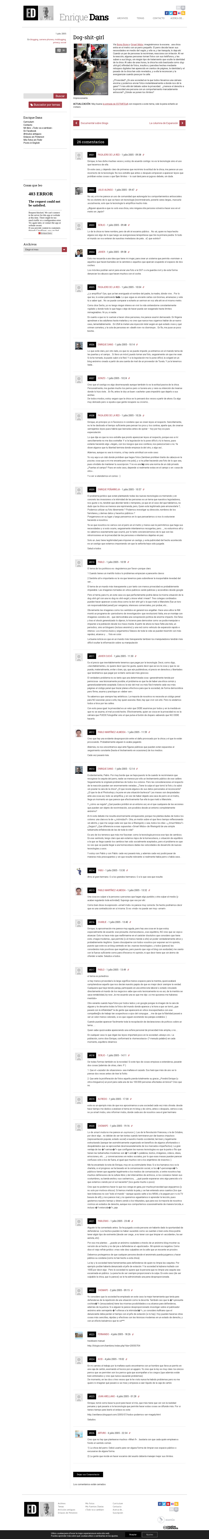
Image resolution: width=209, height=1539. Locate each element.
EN (178, 7)
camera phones (46, 39)
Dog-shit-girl (88, 37)
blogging (34, 39)
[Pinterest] (175, 13)
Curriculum (28, 121)
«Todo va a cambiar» (94, 1509)
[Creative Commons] (171, 1527)
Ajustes (149, 1534)
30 (63, 50)
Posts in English (31, 143)
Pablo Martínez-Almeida (112, 732)
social (63, 42)
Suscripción (118, 1512)
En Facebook (29, 131)
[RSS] (183, 13)
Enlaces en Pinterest (33, 137)
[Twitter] (171, 13)
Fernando (103, 1334)
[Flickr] (179, 13)
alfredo (102, 1098)
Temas (140, 18)
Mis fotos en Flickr (32, 140)
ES (183, 7)
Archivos (122, 18)
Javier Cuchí (105, 656)
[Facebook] (167, 13)
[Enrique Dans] (39, 13)
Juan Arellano (106, 1396)
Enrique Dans (105, 344)
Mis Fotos (89, 1503)
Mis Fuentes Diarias (94, 1506)
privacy (56, 42)
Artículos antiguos (32, 134)
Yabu (100, 870)
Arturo (102, 1432)
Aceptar (133, 1534)
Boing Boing (123, 44)
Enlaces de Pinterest (67, 1512)
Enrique (83, 17)
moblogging (60, 39)
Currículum (118, 1503)
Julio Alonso (105, 189)
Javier (101, 251)
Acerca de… (177, 18)
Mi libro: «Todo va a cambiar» (37, 128)
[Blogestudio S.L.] (166, 1519)
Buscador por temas (46, 104)
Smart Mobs (137, 44)
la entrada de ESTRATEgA (115, 104)
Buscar (60, 96)
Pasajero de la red (109, 154)
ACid (100, 1359)
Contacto (158, 18)
